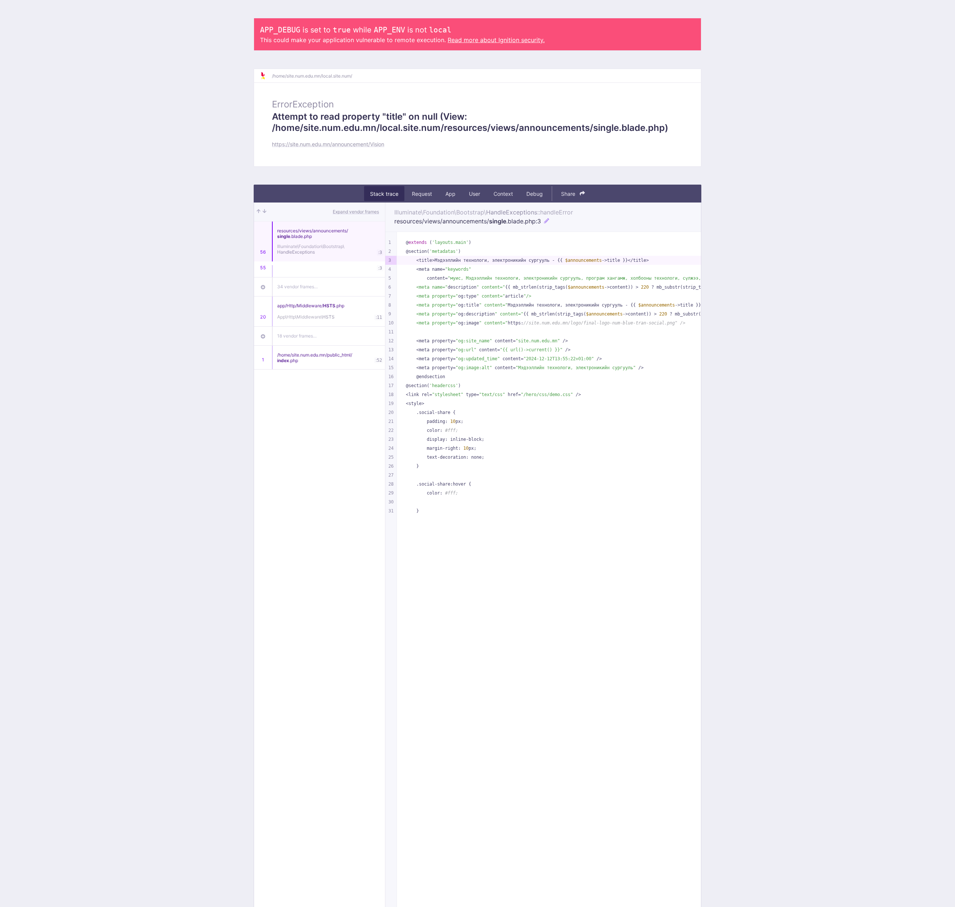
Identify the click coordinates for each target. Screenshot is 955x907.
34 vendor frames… (297, 286)
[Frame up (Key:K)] (258, 211)
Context (503, 194)
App (450, 194)
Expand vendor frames (356, 211)
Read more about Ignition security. (496, 40)
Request (422, 194)
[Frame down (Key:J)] (264, 211)
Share (569, 194)
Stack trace (384, 194)
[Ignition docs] (266, 75)
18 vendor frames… (297, 336)
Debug (534, 194)
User (474, 194)
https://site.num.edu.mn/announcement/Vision (328, 144)
